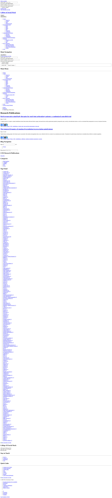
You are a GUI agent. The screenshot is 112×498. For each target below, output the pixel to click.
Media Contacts (6, 487)
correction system (7, 322)
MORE (5, 202)
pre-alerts (5, 191)
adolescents (6, 208)
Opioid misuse (6, 177)
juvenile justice (7, 339)
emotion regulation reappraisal (32, 138)
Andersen (5, 240)
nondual (5, 292)
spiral (5, 417)
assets (5, 211)
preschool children (7, 440)
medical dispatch (7, 192)
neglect (5, 437)
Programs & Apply (7, 24)
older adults (6, 251)
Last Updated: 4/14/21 (5, 496)
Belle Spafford (6, 161)
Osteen (5, 264)
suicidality (6, 320)
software (5, 299)
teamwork (6, 272)
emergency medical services (9, 305)
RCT (5, 308)
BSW (7, 26)
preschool (5, 412)
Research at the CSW (10, 94)
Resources (8, 35)
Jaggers (5, 218)
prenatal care (6, 285)
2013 (5, 397)
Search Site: (3, 2)
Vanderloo (6, 353)
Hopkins (5, 333)
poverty (5, 367)
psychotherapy (6, 430)
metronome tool (7, 304)
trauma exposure (7, 223)
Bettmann (5, 246)
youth (5, 262)
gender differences (7, 212)
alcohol (5, 421)
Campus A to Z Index (7, 467)
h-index (5, 310)
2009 (5, 423)
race (4, 403)
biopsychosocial (7, 427)
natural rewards (7, 328)
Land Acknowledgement (8, 475)
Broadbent (6, 190)
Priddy (5, 201)
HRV (5, 198)
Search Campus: (4, 4)
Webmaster (5, 459)
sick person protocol (8, 298)
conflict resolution (7, 411)
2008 (5, 432)
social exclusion (7, 276)
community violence (8, 386)
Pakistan (5, 315)
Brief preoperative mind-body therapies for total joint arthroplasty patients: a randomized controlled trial (36, 116)
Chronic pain (6, 172)
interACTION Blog (10, 44)
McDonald (6, 243)
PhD (7, 29)
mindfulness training (8, 396)
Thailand (5, 317)
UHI (4, 300)
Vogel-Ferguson (7, 236)
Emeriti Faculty (9, 23)
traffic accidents (7, 273)
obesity (5, 222)
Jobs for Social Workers (8, 105)
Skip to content (4, 1)
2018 (5, 193)
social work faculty (7, 358)
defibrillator (6, 269)
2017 (5, 356)
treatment (5, 379)
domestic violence (7, 414)
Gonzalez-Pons (7, 200)
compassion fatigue (7, 278)
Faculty (7, 21)
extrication (6, 275)
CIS (4, 470)
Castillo (5, 253)
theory (5, 215)
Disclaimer (5, 483)
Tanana (5, 258)
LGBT (5, 280)
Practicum (8, 30)
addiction (23, 138)
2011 (5, 406)
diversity (5, 233)
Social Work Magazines (10, 46)
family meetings (7, 270)
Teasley (5, 234)
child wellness (6, 268)
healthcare (6, 249)
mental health (6, 209)
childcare (5, 369)
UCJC (7, 41)
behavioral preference (8, 226)
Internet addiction (7, 393)
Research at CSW (9, 39)
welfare (5, 431)
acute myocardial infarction (9, 345)
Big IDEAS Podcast (10, 45)
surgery (5, 260)
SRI (6, 42)
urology (5, 389)
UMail (4, 471)
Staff (7, 22)
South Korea (6, 277)
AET (5, 225)
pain (4, 261)
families (5, 219)
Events (7, 48)
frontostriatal (6, 228)
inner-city (5, 363)
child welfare (6, 271)
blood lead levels (7, 341)
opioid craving (6, 291)
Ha (4, 348)
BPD (5, 435)
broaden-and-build (7, 371)
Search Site (4, 65)
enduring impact (7, 331)
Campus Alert (3, 8)
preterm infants (7, 434)
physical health (7, 400)
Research (5, 38)
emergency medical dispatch (9, 256)
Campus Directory (7, 468)
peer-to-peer (6, 334)
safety (5, 407)
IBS (4, 405)
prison (5, 325)
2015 (5, 370)
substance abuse (7, 279)
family (5, 399)
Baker (5, 194)
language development (8, 342)
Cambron (5, 374)
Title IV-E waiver (7, 350)
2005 (5, 438)
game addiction (7, 296)
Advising (7, 34)
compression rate (7, 307)
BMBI (5, 257)
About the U (5, 486)
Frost (5, 247)
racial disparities (7, 388)
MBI (4, 293)
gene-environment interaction (9, 428)
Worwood (6, 312)
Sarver (5, 313)
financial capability (7, 375)
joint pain (37, 126)
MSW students (7, 390)
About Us (8, 20)
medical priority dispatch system (10, 346)
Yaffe (5, 229)
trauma (5, 282)
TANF (5, 327)
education (5, 335)
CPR (5, 306)
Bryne (5, 254)
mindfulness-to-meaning (8, 216)
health (5, 376)
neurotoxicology (7, 424)
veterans (5, 347)
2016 (5, 368)
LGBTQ (5, 361)
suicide (5, 289)
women (5, 248)
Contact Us (5, 458)
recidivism (6, 314)
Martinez (5, 237)
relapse (5, 404)
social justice (6, 402)
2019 (5, 195)
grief (4, 384)
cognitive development (8, 426)
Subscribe (3, 155)
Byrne (5, 318)
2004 (5, 439)
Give (4, 49)
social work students (8, 263)
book (5, 214)
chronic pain (20, 126)
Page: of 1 (9, 144)
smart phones (6, 303)
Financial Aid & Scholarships (9, 37)
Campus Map (6, 469)
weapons (5, 255)
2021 (11, 126)
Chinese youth (6, 391)
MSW (7, 28)
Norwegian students (8, 338)
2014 (5, 382)
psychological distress (8, 352)
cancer (5, 221)
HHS (7, 27)
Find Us (4, 457)
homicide (5, 383)
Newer (4, 146)
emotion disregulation (8, 332)
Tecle (5, 230)
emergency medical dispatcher (10, 297)
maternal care (6, 286)
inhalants (5, 409)
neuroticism (6, 199)
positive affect (6, 378)
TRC (5, 355)
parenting (5, 413)
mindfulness (15, 126)
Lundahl (5, 242)
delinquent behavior (8, 340)
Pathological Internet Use (9, 395)
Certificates (8, 31)
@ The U (5, 473)
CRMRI (4, 163)
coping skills (6, 329)
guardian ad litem (7, 319)
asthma (5, 365)
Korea (5, 283)
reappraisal (6, 416)
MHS (5, 206)
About (4, 19)
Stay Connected (6, 43)
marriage (5, 326)
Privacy (4, 484)
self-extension (6, 324)
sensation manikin (7, 205)
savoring (40, 138)
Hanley (8, 126)
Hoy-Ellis (5, 244)
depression (6, 343)
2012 (5, 213)
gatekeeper (6, 290)
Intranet (4, 474)
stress (5, 362)
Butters (5, 311)
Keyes (5, 235)
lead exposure (6, 425)
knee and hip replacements (29, 126)
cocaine (5, 284)
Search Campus (11, 65)
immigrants (6, 321)
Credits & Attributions (7, 485)
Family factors (6, 392)
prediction (6, 227)
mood (5, 301)
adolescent (6, 385)
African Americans (7, 381)
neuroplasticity (6, 420)
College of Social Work (8, 12)
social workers (6, 220)
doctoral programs (7, 349)
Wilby (5, 241)
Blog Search (3, 150)
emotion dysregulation (8, 294)
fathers (5, 354)
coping (5, 336)
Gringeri (5, 232)
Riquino (5, 204)
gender (5, 360)
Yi (4, 267)
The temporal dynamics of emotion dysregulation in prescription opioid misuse (27, 129)
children (5, 364)
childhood (6, 372)
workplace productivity (8, 377)
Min (5, 207)
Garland (4, 126)
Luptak (5, 239)
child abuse (6, 357)
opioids (5, 197)
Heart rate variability (8, 175)
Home (4, 72)
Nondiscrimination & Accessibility (10, 482)
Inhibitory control (7, 176)
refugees (5, 250)
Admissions (8, 36)
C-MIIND (5, 162)
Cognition (6, 173)
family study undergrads (8, 410)
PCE (4, 287)
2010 (5, 419)
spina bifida (6, 398)
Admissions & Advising (8, 33)
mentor (5, 265)
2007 (5, 433)
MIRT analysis (7, 418)
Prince (11, 138)
